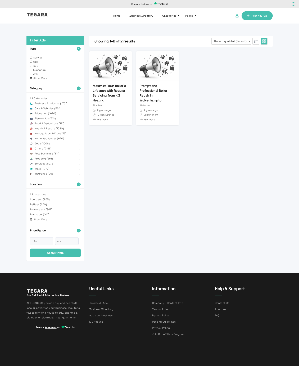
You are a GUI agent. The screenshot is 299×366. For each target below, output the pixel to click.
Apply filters (55, 253)
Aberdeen (40, 199)
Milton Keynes (105, 114)
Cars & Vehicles (48, 108)
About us (220, 309)
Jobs (42, 143)
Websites (145, 105)
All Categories (39, 98)
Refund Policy (161, 315)
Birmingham (41, 209)
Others (43, 148)
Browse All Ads (98, 303)
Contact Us (222, 303)
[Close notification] (293, 4)
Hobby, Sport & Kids (50, 133)
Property (44, 158)
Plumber (97, 105)
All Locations (38, 194)
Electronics (45, 118)
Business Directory (141, 15)
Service (38, 57)
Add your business (101, 315)
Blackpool (39, 214)
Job (35, 74)
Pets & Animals (47, 153)
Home (116, 15)
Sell (35, 61)
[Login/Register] (237, 15)
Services (44, 163)
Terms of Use (160, 309)
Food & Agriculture (49, 123)
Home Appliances (49, 138)
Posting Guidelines (164, 321)
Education (45, 113)
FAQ (217, 315)
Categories (169, 15)
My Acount (96, 321)
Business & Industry (51, 103)
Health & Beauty (49, 128)
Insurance (44, 173)
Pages (189, 15)
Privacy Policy (161, 328)
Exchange (39, 69)
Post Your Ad (260, 15)
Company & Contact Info (167, 303)
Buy (35, 65)
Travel (42, 168)
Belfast (38, 204)
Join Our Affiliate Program (168, 334)
